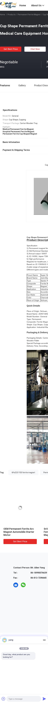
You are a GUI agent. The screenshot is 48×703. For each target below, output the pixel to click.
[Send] (44, 699)
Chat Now (35, 49)
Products (12, 14)
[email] (15, 585)
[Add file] (3, 699)
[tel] (30, 585)
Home (2, 14)
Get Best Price (11, 49)
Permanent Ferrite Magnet (29, 14)
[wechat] (23, 585)
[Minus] (44, 640)
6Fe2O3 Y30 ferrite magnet (23, 472)
